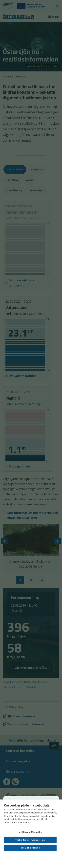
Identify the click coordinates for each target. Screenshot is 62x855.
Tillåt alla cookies (30, 848)
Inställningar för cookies (30, 832)
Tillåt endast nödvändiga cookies (30, 840)
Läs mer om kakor (23, 822)
